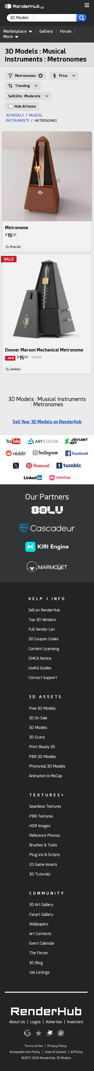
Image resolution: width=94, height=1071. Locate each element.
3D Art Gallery (41, 904)
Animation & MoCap (45, 776)
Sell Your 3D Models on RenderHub (47, 421)
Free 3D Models (42, 708)
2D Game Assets (43, 864)
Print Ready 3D (42, 747)
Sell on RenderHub (44, 610)
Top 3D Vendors (42, 619)
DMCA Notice (39, 658)
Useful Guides (39, 668)
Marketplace (15, 31)
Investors (75, 1022)
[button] (87, 5)
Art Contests (40, 933)
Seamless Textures (45, 806)
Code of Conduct (55, 1052)
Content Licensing (43, 648)
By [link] (13, 247)
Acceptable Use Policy (25, 1052)
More (8, 36)
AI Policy (77, 1052)
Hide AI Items (25, 106)
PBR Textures (41, 816)
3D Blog (36, 962)
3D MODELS (15, 115)
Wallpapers (38, 924)
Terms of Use (33, 1046)
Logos (35, 1022)
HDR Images (39, 826)
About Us (17, 1022)
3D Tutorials (39, 874)
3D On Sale (38, 718)
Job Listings (39, 972)
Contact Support (42, 677)
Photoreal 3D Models (47, 766)
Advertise (54, 1022)
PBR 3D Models (42, 756)
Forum (65, 31)
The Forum (38, 953)
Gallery (46, 31)
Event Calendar (41, 943)
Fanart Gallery (41, 914)
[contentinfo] (22, 18)
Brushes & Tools (43, 845)
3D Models (38, 727)
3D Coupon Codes (43, 639)
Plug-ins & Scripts (44, 854)
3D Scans (37, 737)
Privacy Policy (57, 1046)
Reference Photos (44, 835)
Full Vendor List (41, 629)
